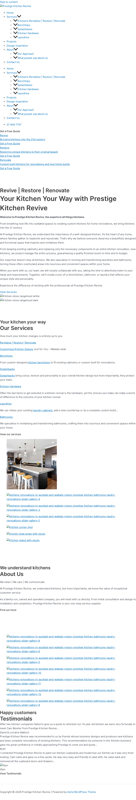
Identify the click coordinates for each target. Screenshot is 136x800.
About (10, 49)
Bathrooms (6, 417)
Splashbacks (25, 29)
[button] (19, 16)
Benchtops (24, 25)
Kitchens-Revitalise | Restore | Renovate (41, 20)
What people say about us (33, 58)
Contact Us (13, 62)
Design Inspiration (17, 45)
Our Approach (26, 53)
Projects (11, 41)
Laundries (23, 37)
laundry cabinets (43, 410)
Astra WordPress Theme (81, 792)
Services (12, 16)
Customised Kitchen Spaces (16, 349)
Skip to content (9, 1)
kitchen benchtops (39, 362)
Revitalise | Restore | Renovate (18, 342)
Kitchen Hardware (28, 33)
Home (10, 12)
